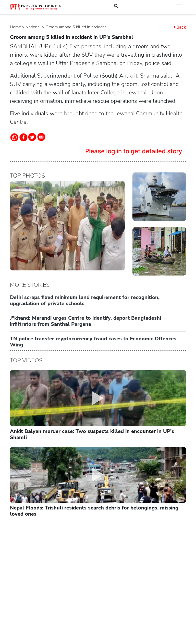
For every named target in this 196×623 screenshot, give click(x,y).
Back (181, 27)
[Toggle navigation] (179, 7)
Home (15, 27)
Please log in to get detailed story (133, 151)
